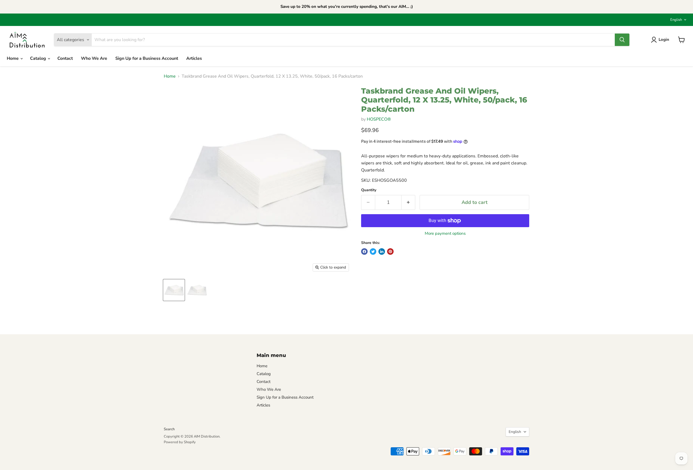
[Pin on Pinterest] (390, 251)
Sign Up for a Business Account (146, 58)
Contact (65, 58)
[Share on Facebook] (364, 251)
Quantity (368, 190)
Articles (194, 58)
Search (169, 429)
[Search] (622, 40)
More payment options (445, 233)
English (676, 19)
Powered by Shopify (180, 442)
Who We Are (94, 58)
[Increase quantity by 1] (408, 202)
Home (13, 58)
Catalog (38, 58)
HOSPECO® (379, 119)
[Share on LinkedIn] (381, 251)
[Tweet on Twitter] (373, 251)
